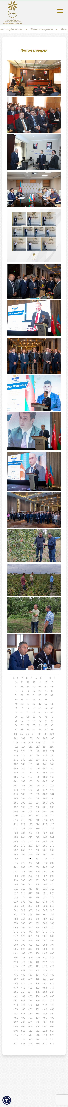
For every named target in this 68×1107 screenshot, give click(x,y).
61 (28, 712)
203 (16, 811)
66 (16, 716)
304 (52, 880)
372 (23, 931)
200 (38, 807)
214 (52, 815)
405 (45, 953)
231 (45, 828)
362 (38, 923)
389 (16, 944)
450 (23, 987)
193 (30, 802)
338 (38, 906)
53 (22, 708)
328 (52, 897)
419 (16, 966)
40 (28, 699)
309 (45, 884)
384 (23, 940)
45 (16, 703)
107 (16, 742)
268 (52, 854)
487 (30, 1013)
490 (52, 1013)
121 (30, 751)
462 (23, 996)
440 (38, 979)
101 (16, 738)
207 (45, 811)
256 (52, 845)
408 (23, 957)
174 (23, 790)
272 (38, 858)
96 (27, 734)
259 (30, 850)
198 (23, 807)
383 (16, 940)
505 (30, 1026)
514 (52, 1030)
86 (52, 725)
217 (30, 820)
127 (30, 755)
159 (45, 777)
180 (23, 794)
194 (38, 802)
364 (52, 923)
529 (30, 1043)
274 (52, 858)
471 (45, 1000)
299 (16, 880)
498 (23, 1022)
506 (38, 1026)
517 (30, 1035)
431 (16, 974)
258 (23, 850)
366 (23, 927)
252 (23, 845)
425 (16, 970)
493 (30, 1018)
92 (46, 729)
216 (23, 820)
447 (45, 983)
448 (52, 983)
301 (30, 880)
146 (38, 768)
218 (38, 820)
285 (45, 867)
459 (45, 992)
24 (16, 691)
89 (28, 729)
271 (30, 858)
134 (38, 759)
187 (30, 798)
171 (45, 785)
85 (46, 725)
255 (45, 845)
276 (23, 863)
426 (23, 970)
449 (16, 987)
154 (52, 772)
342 (23, 910)
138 (23, 764)
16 (52, 682)
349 (30, 914)
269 (16, 858)
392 (38, 944)
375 (45, 931)
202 (52, 807)
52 (16, 708)
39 (22, 699)
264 (23, 854)
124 (52, 751)
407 (16, 957)
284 (38, 867)
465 (45, 996)
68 (28, 716)
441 (45, 979)
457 (30, 992)
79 (52, 721)
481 (30, 1009)
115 (30, 747)
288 (23, 871)
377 (16, 936)
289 (30, 871)
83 (34, 725)
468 (23, 1000)
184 (52, 794)
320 (38, 893)
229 (30, 828)
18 (22, 686)
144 (23, 768)
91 (40, 729)
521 (16, 1039)
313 (30, 888)
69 (34, 716)
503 (16, 1026)
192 (23, 802)
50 (46, 703)
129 (45, 755)
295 (30, 876)
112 (52, 742)
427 (30, 970)
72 (52, 716)
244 (52, 837)
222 (23, 824)
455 (16, 992)
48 (34, 703)
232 (52, 828)
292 (52, 871)
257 (16, 850)
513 (45, 1030)
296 (38, 876)
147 (45, 768)
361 (30, 923)
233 (16, 833)
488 (38, 1013)
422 (38, 966)
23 (52, 686)
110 (38, 742)
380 (38, 936)
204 (23, 811)
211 (30, 815)
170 (38, 785)
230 (38, 828)
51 (52, 703)
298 (52, 876)
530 (38, 1043)
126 (23, 755)
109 (31, 742)
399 (45, 949)
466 (52, 996)
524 (38, 1039)
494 (38, 1018)
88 (22, 729)
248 (38, 841)
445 (30, 983)
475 (30, 1005)
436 (52, 974)
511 (30, 1030)
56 (40, 708)
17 (16, 686)
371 (16, 931)
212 (38, 815)
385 (30, 940)
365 (16, 927)
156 (23, 777)
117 (45, 747)
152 (38, 772)
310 (52, 884)
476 (38, 1005)
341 (16, 910)
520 (52, 1035)
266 (38, 854)
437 (16, 979)
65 (52, 712)
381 (45, 936)
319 (30, 893)
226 (52, 824)
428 (38, 970)
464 (38, 996)
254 (38, 845)
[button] (6, 1100)
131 (16, 759)
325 (30, 897)
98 (39, 734)
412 (52, 957)
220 (52, 820)
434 (38, 974)
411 (45, 957)
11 (22, 682)
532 (52, 1043)
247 (30, 841)
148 (52, 768)
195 (45, 802)
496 (52, 1018)
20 (34, 686)
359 (16, 923)
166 (52, 781)
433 (30, 974)
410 (38, 957)
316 (52, 888)
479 (16, 1009)
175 (30, 790)
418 (52, 962)
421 (30, 966)
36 (46, 695)
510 (23, 1030)
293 (16, 876)
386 (38, 940)
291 (45, 871)
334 (52, 901)
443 (16, 983)
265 (30, 854)
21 (40, 686)
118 (52, 747)
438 (23, 979)
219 (45, 820)
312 (23, 888)
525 (45, 1039)
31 (16, 695)
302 (38, 880)
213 (45, 815)
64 (46, 712)
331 (30, 901)
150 (23, 772)
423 (45, 966)
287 (16, 871)
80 (16, 725)
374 (38, 931)
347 (16, 914)
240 (23, 837)
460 (52, 992)
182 (38, 794)
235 (30, 833)
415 (30, 962)
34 (34, 695)
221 (16, 824)
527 (16, 1043)
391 (30, 944)
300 (23, 880)
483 (45, 1009)
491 (16, 1018)
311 (16, 888)
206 (38, 811)
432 (23, 974)
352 (52, 914)
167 (16, 785)
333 (45, 901)
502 (52, 1022)
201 (45, 807)
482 (38, 1009)
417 (45, 962)
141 (45, 764)
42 (40, 699)
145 (30, 768)
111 (45, 742)
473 (16, 1005)
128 (38, 755)
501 (45, 1022)
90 (34, 729)
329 (16, 901)
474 (23, 1005)
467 (16, 1000)
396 (23, 949)
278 (38, 863)
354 (23, 919)
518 (38, 1035)
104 (38, 738)
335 (16, 906)
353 (16, 919)
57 (46, 708)
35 (40, 695)
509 (16, 1030)
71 (46, 716)
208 (52, 811)
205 (30, 811)
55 (34, 708)
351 (45, 914)
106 (52, 738)
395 (16, 949)
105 (45, 738)
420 (23, 966)
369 (45, 927)
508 (52, 1026)
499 (30, 1022)
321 (45, 893)
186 (23, 798)
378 (23, 936)
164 (38, 781)
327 (45, 897)
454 (52, 987)
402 (23, 953)
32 (22, 695)
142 (52, 764)
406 (52, 953)
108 (23, 742)
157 (30, 777)
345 (45, 910)
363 (45, 923)
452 (38, 987)
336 (23, 906)
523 (30, 1039)
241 (30, 837)
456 (23, 992)
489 (45, 1013)
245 (16, 841)
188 (38, 798)
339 (45, 906)
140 (38, 764)
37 (52, 695)
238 (52, 833)
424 (52, 966)
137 (16, 764)
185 (16, 798)
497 (16, 1022)
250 (52, 841)
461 (16, 996)
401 (16, 953)
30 (52, 691)
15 (46, 682)
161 (16, 781)
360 (23, 923)
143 (16, 768)
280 (52, 863)
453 (45, 987)
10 (16, 682)
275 (16, 863)
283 (30, 867)
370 (52, 927)
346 (52, 910)
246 (23, 841)
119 (16, 751)
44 (52, 699)
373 (30, 931)
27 (34, 691)
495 (45, 1018)
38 (16, 699)
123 (45, 751)
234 (23, 833)
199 (30, 807)
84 (40, 725)
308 (38, 884)
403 (30, 953)
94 (15, 734)
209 (16, 815)
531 (45, 1043)
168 (23, 785)
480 (23, 1009)
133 (30, 759)
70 (40, 716)
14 (40, 682)
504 (23, 1026)
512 (38, 1030)
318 (23, 893)
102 (23, 738)
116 (37, 747)
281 (16, 867)
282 (23, 867)
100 (52, 734)
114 (23, 747)
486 (23, 1013)
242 (38, 837)
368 (38, 927)
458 (38, 992)
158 (38, 777)
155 (16, 777)
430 (52, 970)
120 (23, 751)
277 (30, 863)
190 (52, 798)
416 (38, 962)
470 (38, 1000)
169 (30, 785)
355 (30, 919)
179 (16, 794)
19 (28, 686)
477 (45, 1005)
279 (45, 863)
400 (52, 949)
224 (38, 824)
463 (30, 996)
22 (46, 686)
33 (28, 695)
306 (23, 884)
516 (23, 1035)
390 (23, 944)
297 (45, 876)
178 (52, 790)
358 (52, 919)
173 (16, 790)
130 (52, 755)
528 (23, 1043)
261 (45, 850)
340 (52, 906)
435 (45, 974)
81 (22, 725)
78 (46, 721)
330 (23, 901)
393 (45, 944)
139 (30, 764)
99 (45, 734)
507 (45, 1026)
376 (52, 931)
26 (28, 691)
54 (28, 708)
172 (52, 785)
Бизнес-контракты (20, 29)
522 (23, 1039)
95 (21, 734)
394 (52, 944)
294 (23, 876)
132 (23, 759)
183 (45, 794)
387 (45, 940)
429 (45, 970)
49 (40, 703)
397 (30, 949)
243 (45, 837)
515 (16, 1035)
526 (52, 1039)
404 (38, 953)
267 (45, 854)
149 (16, 772)
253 (30, 845)
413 (16, 962)
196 (52, 802)
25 (22, 691)
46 (22, 703)
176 (38, 790)
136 (52, 759)
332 (38, 901)
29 (46, 691)
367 (30, 927)
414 (23, 962)
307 (30, 884)
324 (23, 897)
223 (30, 824)
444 (23, 983)
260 (38, 850)
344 (38, 910)
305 (16, 884)
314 (38, 888)
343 (30, 910)
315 (45, 888)
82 (28, 725)
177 (45, 790)
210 (23, 815)
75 (28, 721)
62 (34, 712)
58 (52, 708)
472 (52, 1000)
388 (52, 940)
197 (16, 807)
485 (16, 1013)
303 (45, 880)
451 (30, 987)
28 (40, 691)
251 (16, 845)
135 (45, 759)
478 (52, 1005)
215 (16, 820)
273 (45, 858)
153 (45, 772)
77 (40, 721)
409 (31, 957)
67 (22, 716)
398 (38, 949)
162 (23, 781)
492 (23, 1018)
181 (30, 794)
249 (45, 841)
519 (45, 1035)
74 (22, 721)
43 (46, 699)
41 (34, 699)
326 (38, 897)
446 (38, 983)
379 (30, 936)
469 (30, 1000)
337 (30, 906)
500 (38, 1022)
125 (16, 755)
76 (34, 721)
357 (45, 919)
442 (52, 979)
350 (38, 914)
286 (52, 867)
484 (52, 1009)
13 (34, 682)
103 (30, 738)
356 (38, 919)
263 (16, 854)
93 (52, 729)
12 (28, 682)
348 (23, 914)
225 (45, 824)
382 (52, 936)
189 (45, 798)
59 (16, 712)
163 (30, 781)
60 (22, 712)
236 (38, 833)
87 (16, 729)
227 (16, 828)
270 (23, 858)
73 (16, 721)
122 (38, 751)
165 (45, 781)
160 (52, 777)
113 (16, 747)
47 (28, 703)
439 (30, 979)
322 (52, 893)
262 (52, 850)
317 (16, 893)
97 (33, 734)
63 (40, 712)
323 (16, 897)
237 (45, 833)
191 (16, 802)
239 (16, 837)
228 (23, 828)
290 (38, 871)
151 (30, 772)
